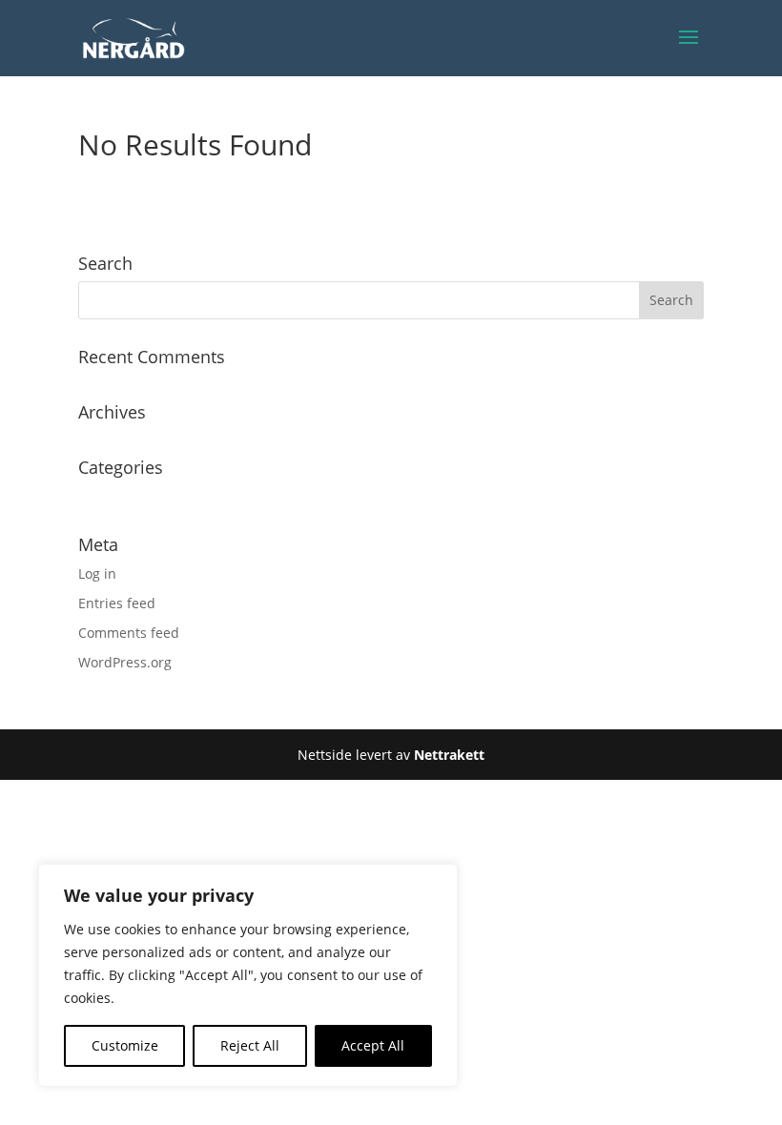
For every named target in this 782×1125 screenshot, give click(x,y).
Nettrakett (449, 755)
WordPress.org (125, 662)
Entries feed (116, 603)
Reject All (249, 1045)
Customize (125, 1045)
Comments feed (128, 633)
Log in (97, 573)
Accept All (372, 1045)
